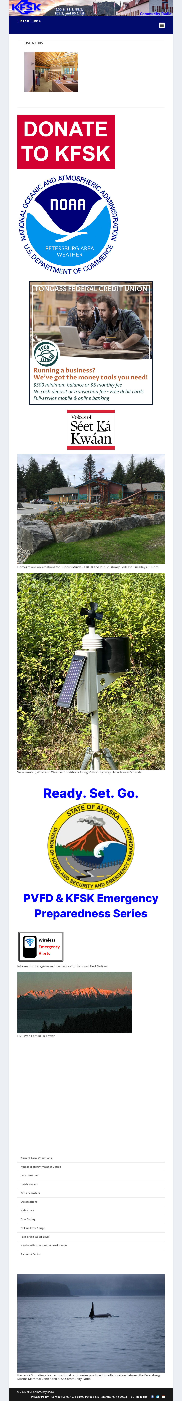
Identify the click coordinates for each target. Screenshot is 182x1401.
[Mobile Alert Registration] (41, 962)
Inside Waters (29, 1184)
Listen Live (27, 20)
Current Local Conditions (36, 1158)
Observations (29, 1201)
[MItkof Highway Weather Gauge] (91, 768)
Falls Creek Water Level (35, 1236)
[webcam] (74, 1032)
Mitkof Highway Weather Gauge (41, 1166)
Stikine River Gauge (33, 1228)
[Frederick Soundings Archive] (91, 1371)
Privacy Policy (40, 1397)
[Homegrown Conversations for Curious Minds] (91, 563)
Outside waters (30, 1193)
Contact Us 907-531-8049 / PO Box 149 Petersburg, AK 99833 (89, 1397)
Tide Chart (27, 1210)
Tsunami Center (31, 1254)
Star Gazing (28, 1219)
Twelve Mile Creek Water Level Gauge (44, 1245)
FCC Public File (138, 1397)
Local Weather (30, 1175)
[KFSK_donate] (66, 167)
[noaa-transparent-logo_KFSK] (68, 275)
